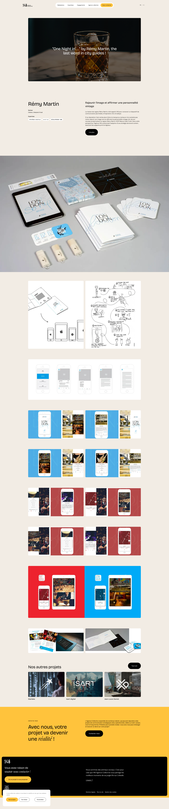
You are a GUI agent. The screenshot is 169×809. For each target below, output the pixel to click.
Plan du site (100, 792)
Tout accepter (12, 799)
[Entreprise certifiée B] (7, 789)
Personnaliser (40, 799)
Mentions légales (90, 792)
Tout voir (134, 666)
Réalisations (60, 5)
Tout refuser (24, 799)
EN (143, 5)
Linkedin (88, 780)
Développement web (56, 119)
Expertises (71, 5)
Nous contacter (106, 5)
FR (140, 5)
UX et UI (45, 119)
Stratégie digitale (35, 119)
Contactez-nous (94, 733)
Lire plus (91, 132)
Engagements (81, 5)
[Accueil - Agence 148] (28, 5)
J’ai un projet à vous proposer (18, 779)
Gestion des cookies (110, 792)
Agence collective (93, 5)
